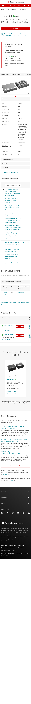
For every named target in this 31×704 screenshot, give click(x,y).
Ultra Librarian (20, 292)
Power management (11, 9)
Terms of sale (4, 547)
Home (2, 9)
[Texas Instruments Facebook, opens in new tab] (8, 513)
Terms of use (13, 547)
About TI (3, 491)
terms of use (6, 474)
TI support (11, 480)
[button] (3, 5)
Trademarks (21, 547)
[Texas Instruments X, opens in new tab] (13, 513)
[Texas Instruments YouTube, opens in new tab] (29, 513)
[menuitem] (10, 5)
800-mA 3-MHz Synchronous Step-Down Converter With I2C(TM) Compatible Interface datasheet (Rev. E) (16, 35)
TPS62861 (8, 56)
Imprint (13, 550)
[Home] (15, 2)
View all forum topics (15, 465)
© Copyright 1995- (7, 553)
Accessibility (4, 545)
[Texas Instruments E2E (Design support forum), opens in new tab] (23, 513)
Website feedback (5, 550)
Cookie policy (12, 545)
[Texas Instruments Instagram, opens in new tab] (2, 513)
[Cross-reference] (15, 5)
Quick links (4, 497)
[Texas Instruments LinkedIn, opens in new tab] (18, 513)
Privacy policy (21, 545)
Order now (15, 28)
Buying (3, 503)
